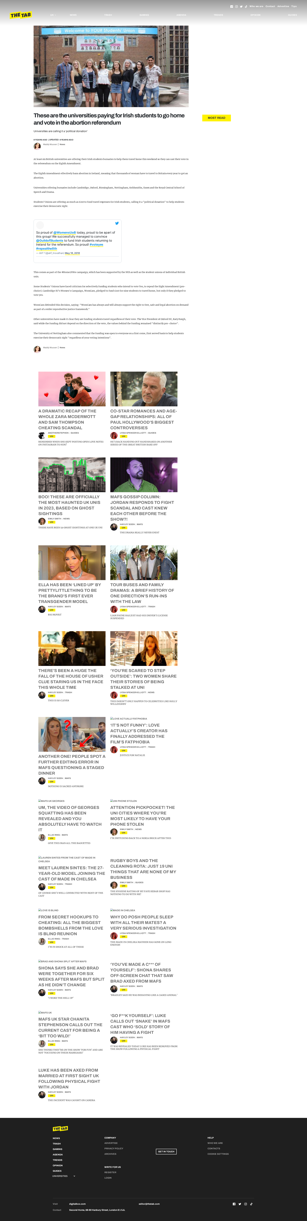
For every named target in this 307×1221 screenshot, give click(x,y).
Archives (110, 1154)
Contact (270, 6)
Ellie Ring (54, 835)
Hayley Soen (127, 524)
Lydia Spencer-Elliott (133, 433)
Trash (108, 15)
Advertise (283, 6)
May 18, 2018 (72, 253)
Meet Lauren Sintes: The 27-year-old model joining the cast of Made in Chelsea (71, 873)
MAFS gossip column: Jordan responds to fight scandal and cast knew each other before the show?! (142, 508)
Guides (292, 15)
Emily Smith (54, 519)
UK (51, 436)
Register (110, 1172)
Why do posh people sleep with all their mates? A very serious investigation (143, 922)
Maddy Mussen (50, 144)
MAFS (140, 524)
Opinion (256, 15)
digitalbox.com (77, 1204)
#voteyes (96, 244)
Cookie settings (218, 1154)
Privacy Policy (113, 1148)
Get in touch (166, 1151)
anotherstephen (58, 433)
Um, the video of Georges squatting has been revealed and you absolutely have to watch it (70, 818)
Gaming (144, 15)
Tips (294, 6)
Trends (218, 15)
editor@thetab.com (149, 1204)
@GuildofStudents (49, 240)
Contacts (214, 1148)
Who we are (256, 6)
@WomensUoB (64, 232)
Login (108, 1178)
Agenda (181, 15)
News (73, 15)
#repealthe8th (46, 248)
